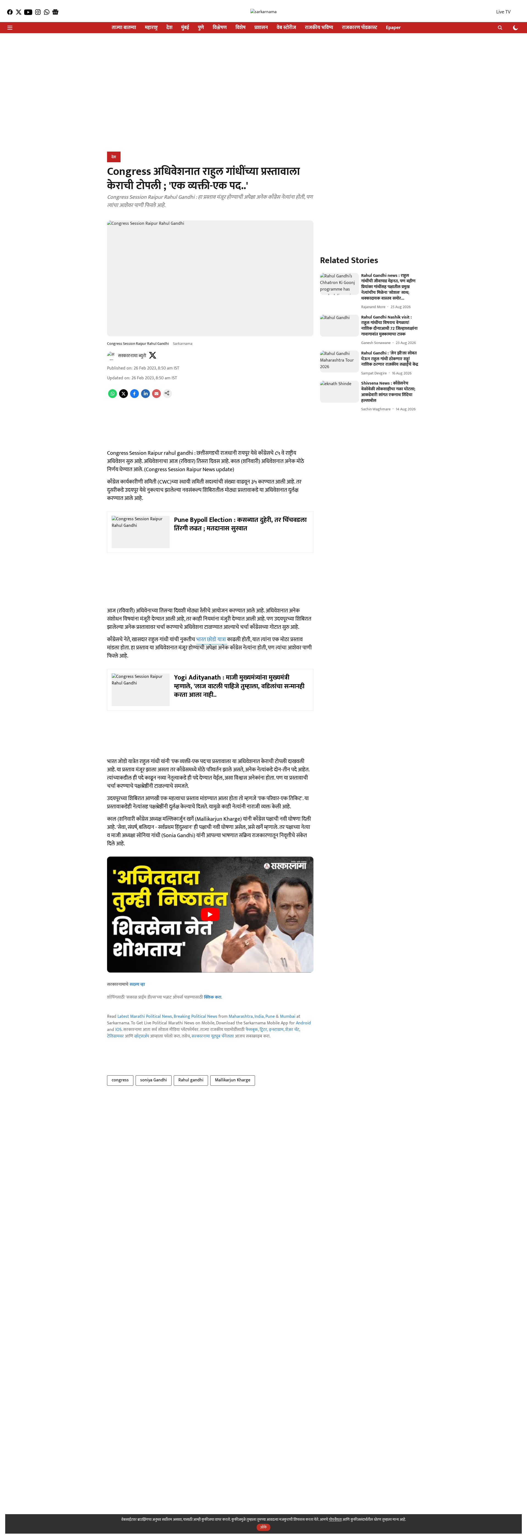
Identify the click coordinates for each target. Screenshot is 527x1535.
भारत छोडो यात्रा (211, 639)
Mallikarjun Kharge (232, 1080)
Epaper (393, 28)
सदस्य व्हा (137, 984)
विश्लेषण (220, 28)
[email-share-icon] (156, 396)
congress (120, 1080)
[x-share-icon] (123, 396)
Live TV (503, 12)
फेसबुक (252, 1029)
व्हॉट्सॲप (141, 1036)
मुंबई (185, 28)
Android (303, 1023)
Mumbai (287, 1016)
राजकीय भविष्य (319, 28)
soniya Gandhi (153, 1080)
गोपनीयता (335, 1519)
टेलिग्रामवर (115, 1036)
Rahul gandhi (190, 1080)
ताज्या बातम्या (124, 28)
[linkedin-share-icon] (145, 396)
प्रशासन (261, 28)
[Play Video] (210, 914)
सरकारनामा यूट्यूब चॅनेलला (213, 1036)
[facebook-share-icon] (134, 396)
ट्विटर (263, 1029)
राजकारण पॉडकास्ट (359, 28)
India (259, 1016)
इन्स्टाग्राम (276, 1029)
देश (169, 28)
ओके (263, 1527)
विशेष (241, 28)
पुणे (201, 28)
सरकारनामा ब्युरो (132, 356)
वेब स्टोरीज (286, 28)
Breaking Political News (195, 1016)
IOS (118, 1029)
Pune (270, 1016)
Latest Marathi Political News (144, 1016)
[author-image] (111, 355)
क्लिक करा (212, 997)
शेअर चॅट (292, 1029)
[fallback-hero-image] (339, 284)
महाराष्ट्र (151, 28)
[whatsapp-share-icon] (112, 396)
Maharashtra (241, 1016)
